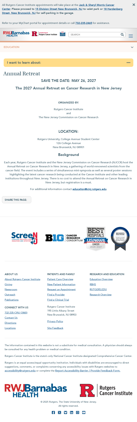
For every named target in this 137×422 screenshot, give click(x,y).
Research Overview (100, 294)
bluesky (65, 412)
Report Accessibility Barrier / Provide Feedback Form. (87, 371)
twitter (59, 412)
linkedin (71, 412)
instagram (77, 412)
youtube (84, 412)
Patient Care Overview (60, 279)
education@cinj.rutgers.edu (89, 189)
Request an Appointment (61, 289)
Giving (8, 284)
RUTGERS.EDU (98, 289)
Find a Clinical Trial (58, 300)
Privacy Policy (55, 321)
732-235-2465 (83, 23)
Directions (10, 323)
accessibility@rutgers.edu (20, 371)
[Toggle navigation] (131, 36)
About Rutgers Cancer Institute (22, 279)
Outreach (10, 294)
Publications (12, 300)
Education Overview (101, 279)
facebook (53, 412)
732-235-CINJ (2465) (16, 312)
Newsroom (11, 289)
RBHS (93, 284)
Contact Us (11, 317)
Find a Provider (56, 294)
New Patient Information (61, 284)
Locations (10, 328)
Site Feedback (55, 328)
